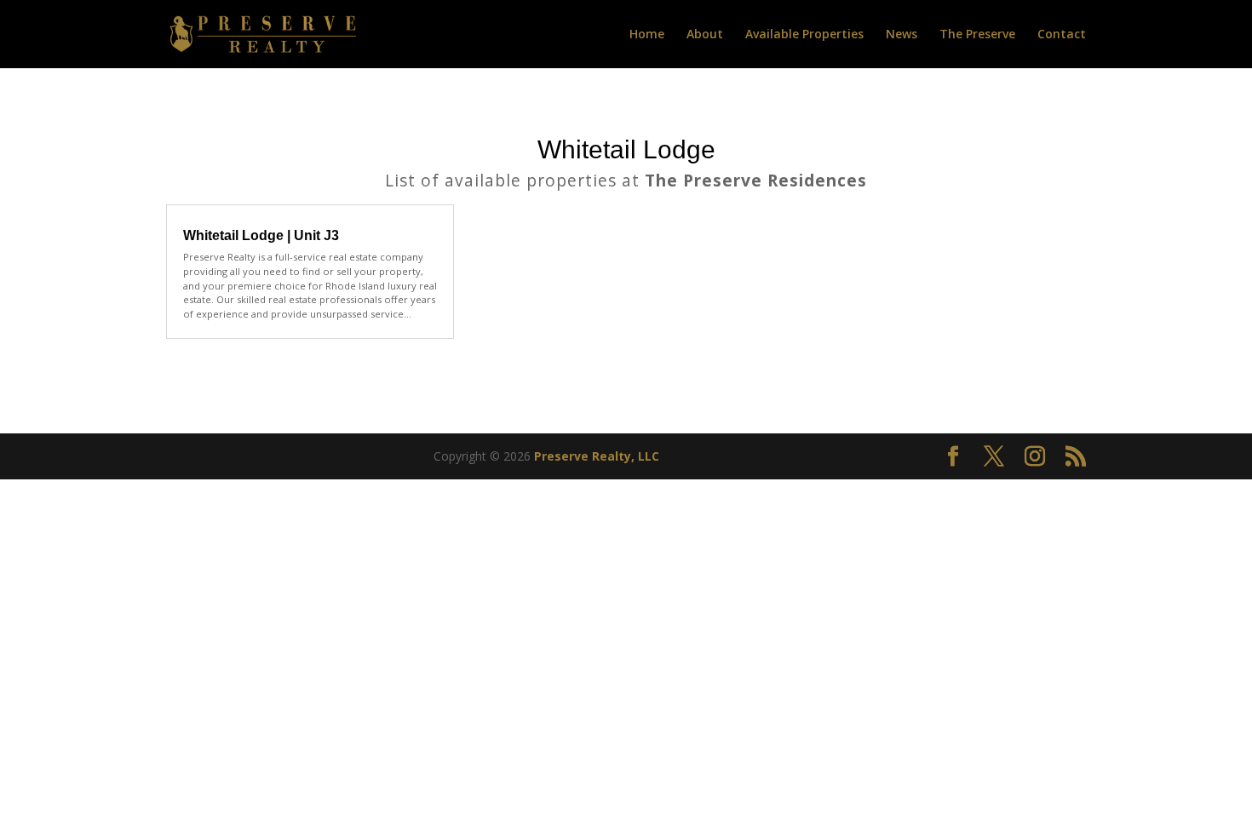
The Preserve (977, 35)
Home (646, 35)
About (704, 35)
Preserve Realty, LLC (596, 456)
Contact (1061, 35)
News (901, 35)
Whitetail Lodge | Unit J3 (261, 235)
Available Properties (804, 35)
